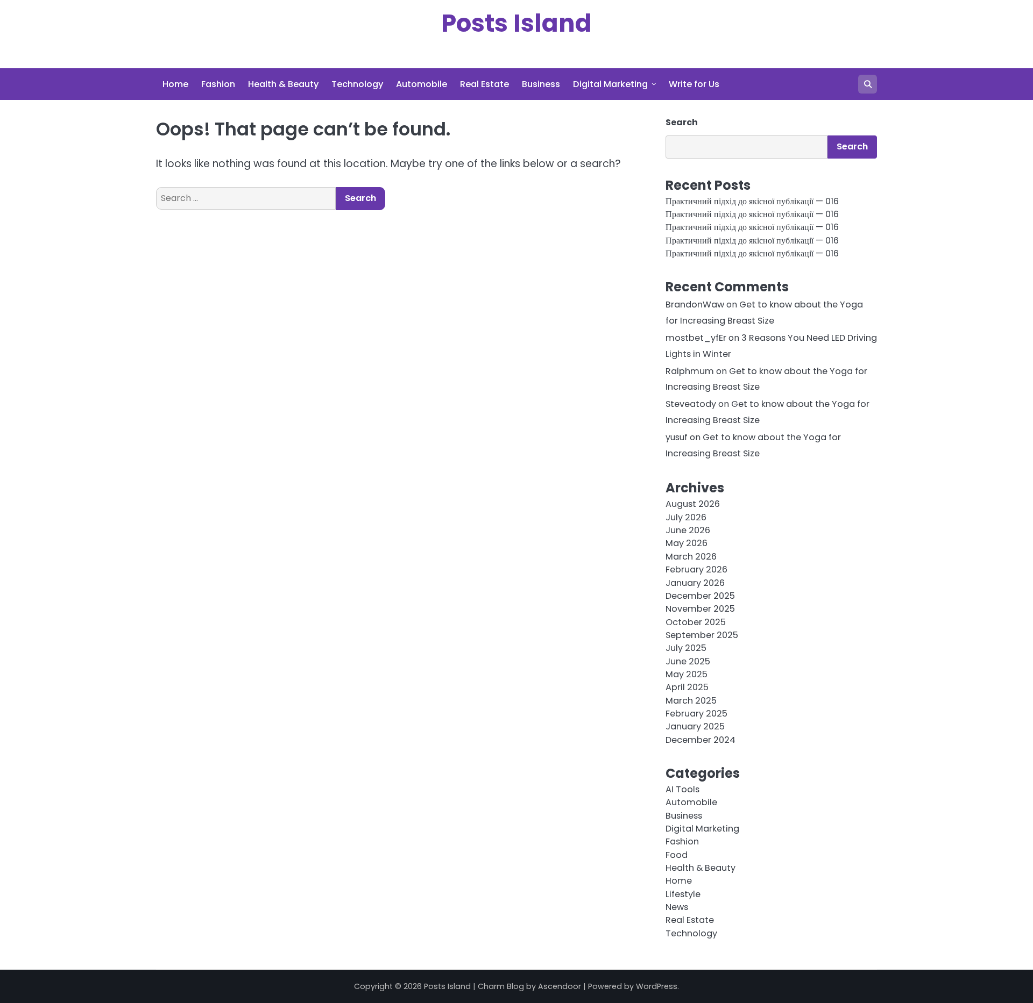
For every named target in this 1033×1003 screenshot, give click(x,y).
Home (175, 84)
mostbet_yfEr (696, 338)
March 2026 (691, 556)
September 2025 (702, 635)
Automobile (421, 84)
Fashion (218, 84)
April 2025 (687, 687)
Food (677, 855)
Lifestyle (683, 894)
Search (682, 122)
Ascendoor (559, 986)
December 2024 (700, 740)
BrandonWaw (695, 304)
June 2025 (688, 661)
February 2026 (696, 569)
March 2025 (691, 700)
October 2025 (696, 622)
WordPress (656, 986)
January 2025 (695, 726)
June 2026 (688, 530)
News (677, 907)
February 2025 (696, 713)
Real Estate (484, 84)
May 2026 (686, 543)
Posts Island (516, 23)
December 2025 (700, 596)
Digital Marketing (610, 84)
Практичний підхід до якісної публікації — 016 (752, 201)
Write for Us (694, 84)
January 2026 (695, 583)
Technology (357, 84)
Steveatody (691, 404)
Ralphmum (690, 371)
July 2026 (686, 517)
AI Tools (682, 789)
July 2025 (686, 648)
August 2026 (693, 504)
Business (541, 84)
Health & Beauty (283, 84)
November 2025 (700, 609)
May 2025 (686, 674)
